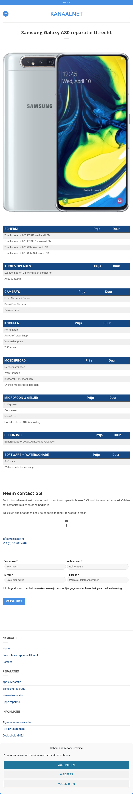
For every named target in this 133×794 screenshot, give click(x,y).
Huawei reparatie (13, 695)
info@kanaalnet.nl (13, 538)
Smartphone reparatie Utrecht (20, 655)
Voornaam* (11, 561)
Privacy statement (14, 728)
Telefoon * (73, 574)
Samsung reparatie (14, 688)
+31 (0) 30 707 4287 (15, 543)
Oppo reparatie (12, 702)
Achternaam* (74, 561)
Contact (7, 662)
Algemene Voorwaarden (17, 722)
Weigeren (66, 774)
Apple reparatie (12, 682)
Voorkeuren (66, 784)
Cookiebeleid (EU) (13, 735)
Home (6, 648)
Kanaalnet (66, 14)
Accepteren (66, 765)
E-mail (67, 2)
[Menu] (5, 14)
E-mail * (9, 574)
